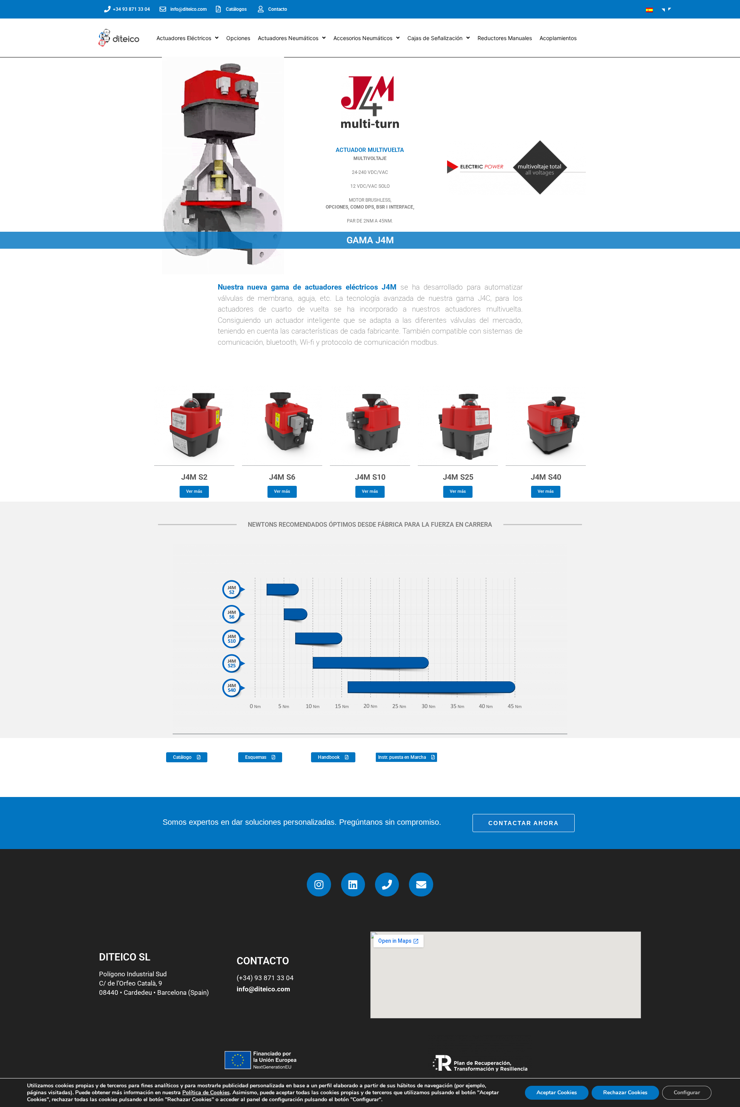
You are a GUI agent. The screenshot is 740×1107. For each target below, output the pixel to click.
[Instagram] (319, 884)
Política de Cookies (206, 1092)
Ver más (194, 491)
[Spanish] (652, 10)
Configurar (687, 1092)
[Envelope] (421, 884)
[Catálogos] (218, 9)
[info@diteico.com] (163, 9)
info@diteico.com (188, 9)
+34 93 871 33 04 (131, 9)
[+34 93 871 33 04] (107, 9)
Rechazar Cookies (625, 1092)
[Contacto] (260, 9)
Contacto (277, 9)
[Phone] (387, 884)
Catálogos (236, 9)
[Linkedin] (353, 884)
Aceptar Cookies (556, 1092)
